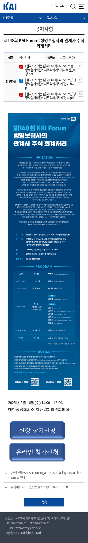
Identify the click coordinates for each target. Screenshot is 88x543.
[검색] (73, 6)
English (59, 6)
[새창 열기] (80, 66)
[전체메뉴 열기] (81, 6)
